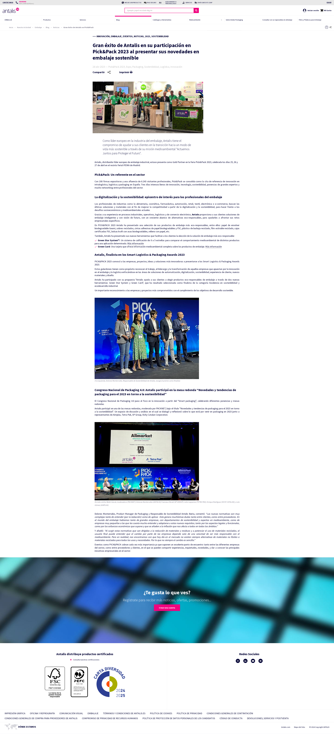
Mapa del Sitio (299, 727)
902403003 (22, 2)
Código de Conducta (231, 718)
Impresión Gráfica (15, 713)
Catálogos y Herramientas (162, 20)
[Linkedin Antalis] (245, 661)
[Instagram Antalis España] (238, 661)
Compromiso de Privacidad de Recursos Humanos (110, 718)
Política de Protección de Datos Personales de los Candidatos (178, 718)
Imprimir (124, 72)
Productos (47, 20)
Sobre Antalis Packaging (234, 20)
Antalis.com (285, 727)
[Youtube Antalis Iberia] (253, 661)
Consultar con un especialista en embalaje (277, 20)
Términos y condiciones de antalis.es (124, 713)
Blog (118, 20)
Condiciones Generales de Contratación (230, 713)
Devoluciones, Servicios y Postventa (268, 718)
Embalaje (8, 20)
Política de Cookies (161, 713)
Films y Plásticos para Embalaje (310, 20)
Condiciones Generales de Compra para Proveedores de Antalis (41, 718)
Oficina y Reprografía (42, 713)
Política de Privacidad (189, 713)
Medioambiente (194, 20)
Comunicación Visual (71, 713)
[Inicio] (12, 12)
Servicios (83, 20)
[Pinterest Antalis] (260, 661)
